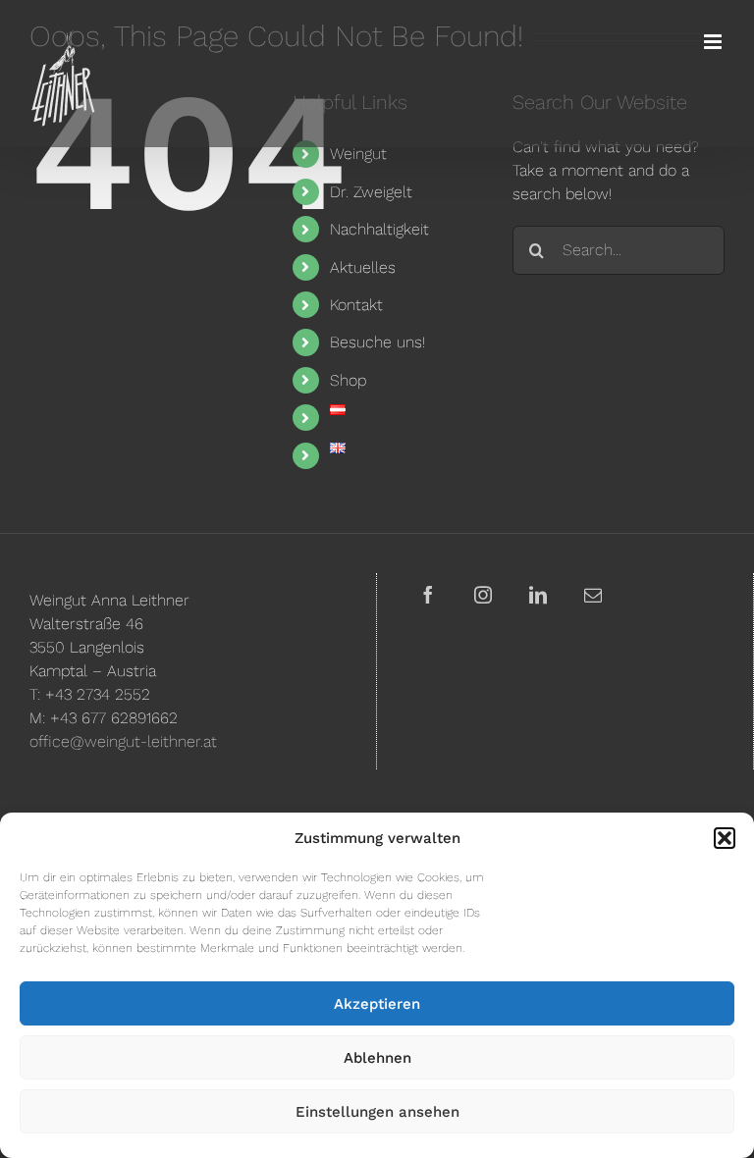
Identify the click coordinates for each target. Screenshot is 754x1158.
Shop (348, 380)
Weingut (358, 153)
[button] (724, 838)
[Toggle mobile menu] (714, 41)
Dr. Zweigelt (371, 192)
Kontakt (356, 304)
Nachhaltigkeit (379, 229)
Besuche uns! (377, 342)
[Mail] (593, 594)
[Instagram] (483, 594)
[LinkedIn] (538, 594)
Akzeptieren (377, 1004)
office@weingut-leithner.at (123, 741)
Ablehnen (377, 1058)
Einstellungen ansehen (377, 1112)
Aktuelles (363, 267)
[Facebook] (428, 594)
